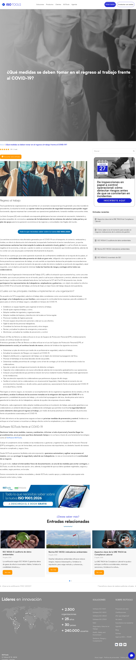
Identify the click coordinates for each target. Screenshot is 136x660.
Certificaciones (120, 612)
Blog (117, 630)
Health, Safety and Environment (99, 633)
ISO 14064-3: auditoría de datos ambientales (114, 240)
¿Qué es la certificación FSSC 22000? (16, 586)
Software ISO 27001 (100, 619)
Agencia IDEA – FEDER (123, 637)
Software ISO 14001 (99, 612)
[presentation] (1, 581)
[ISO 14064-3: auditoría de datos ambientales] (22, 539)
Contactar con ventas (125, 4)
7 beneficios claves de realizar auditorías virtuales (116, 586)
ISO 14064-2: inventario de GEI (109, 257)
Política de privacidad (111, 657)
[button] (69, 580)
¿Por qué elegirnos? (122, 616)
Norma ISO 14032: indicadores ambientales (113, 249)
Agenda (118, 626)
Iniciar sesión (110, 4)
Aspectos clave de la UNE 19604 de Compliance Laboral (114, 220)
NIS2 (94, 623)
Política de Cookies (127, 657)
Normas (118, 633)
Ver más (7, 572)
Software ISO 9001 (99, 609)
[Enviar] (134, 151)
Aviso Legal (99, 657)
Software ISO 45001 (100, 616)
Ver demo (118, 619)
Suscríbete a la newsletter (124, 623)
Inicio (2, 145)
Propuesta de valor (122, 609)
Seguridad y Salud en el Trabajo (101, 627)
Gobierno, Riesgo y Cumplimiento (99, 639)
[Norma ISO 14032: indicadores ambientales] (68, 539)
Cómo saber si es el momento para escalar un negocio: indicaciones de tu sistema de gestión (113, 231)
